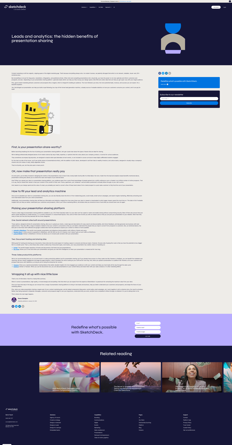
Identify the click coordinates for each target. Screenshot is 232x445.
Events (96, 425)
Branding (97, 417)
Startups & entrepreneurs (101, 435)
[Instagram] (8, 429)
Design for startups (55, 427)
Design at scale (54, 425)
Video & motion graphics (101, 437)
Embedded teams (55, 430)
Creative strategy (55, 420)
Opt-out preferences (189, 430)
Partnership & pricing (145, 422)
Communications (99, 420)
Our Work (141, 420)
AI (139, 417)
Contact (185, 417)
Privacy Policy (187, 422)
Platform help (187, 420)
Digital (96, 422)
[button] (13, 306)
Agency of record (55, 417)
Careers (141, 430)
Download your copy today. (125, 1)
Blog (140, 427)
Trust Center (187, 425)
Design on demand (55, 422)
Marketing (97, 427)
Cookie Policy (187, 427)
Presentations (98, 432)
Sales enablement (99, 430)
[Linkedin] (10, 429)
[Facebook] (6, 429)
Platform (141, 425)
